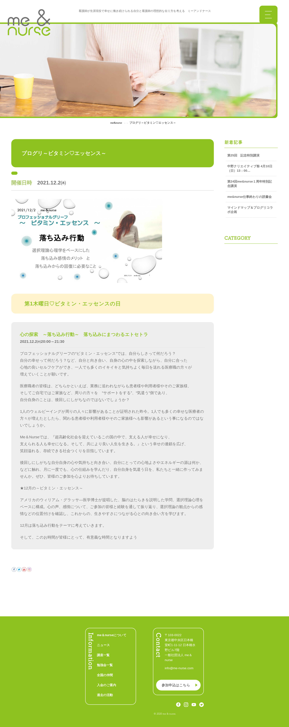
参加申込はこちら (176, 685)
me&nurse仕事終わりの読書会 (249, 196)
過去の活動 (105, 695)
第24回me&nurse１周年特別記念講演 (249, 184)
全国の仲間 (105, 675)
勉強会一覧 (105, 665)
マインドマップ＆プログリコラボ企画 (250, 210)
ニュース (103, 645)
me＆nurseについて (112, 635)
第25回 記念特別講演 (243, 155)
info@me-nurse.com (179, 668)
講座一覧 (103, 655)
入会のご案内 (106, 685)
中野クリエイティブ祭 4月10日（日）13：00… (249, 168)
